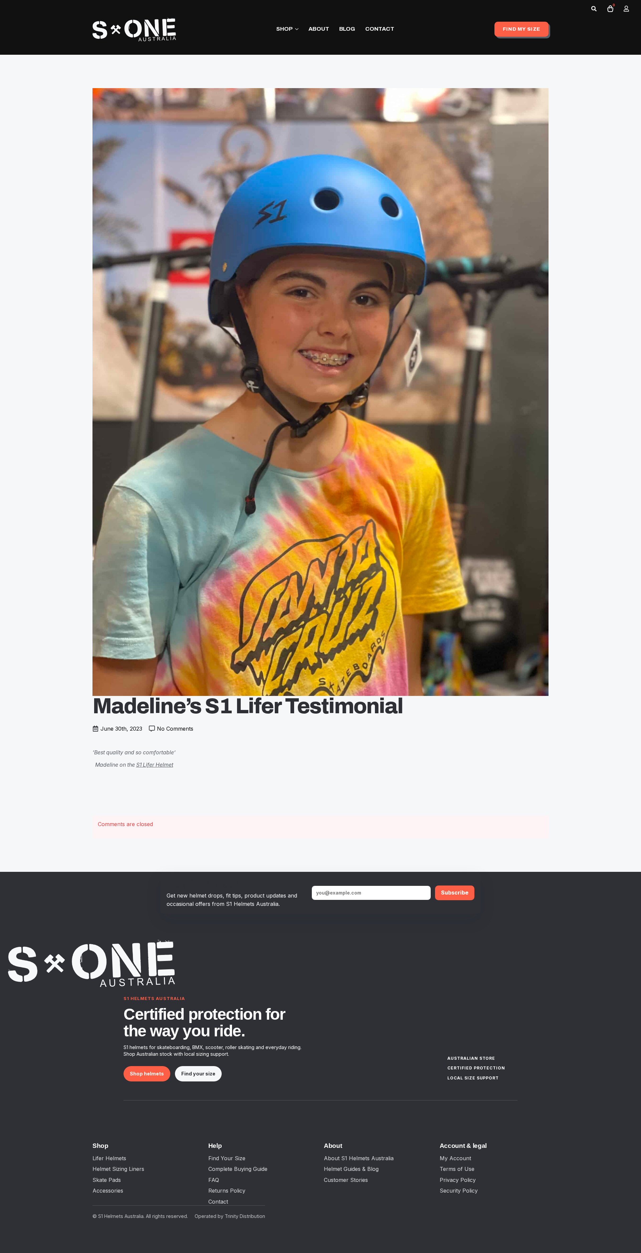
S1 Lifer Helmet (154, 764)
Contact (218, 1201)
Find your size (198, 1073)
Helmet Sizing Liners (118, 1169)
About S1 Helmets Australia (359, 1158)
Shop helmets (147, 1073)
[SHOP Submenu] (295, 29)
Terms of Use (457, 1169)
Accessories (107, 1190)
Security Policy (459, 1190)
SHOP (284, 29)
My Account (455, 1158)
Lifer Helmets (109, 1158)
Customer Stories (346, 1180)
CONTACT (379, 29)
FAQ (213, 1180)
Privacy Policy (458, 1180)
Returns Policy (226, 1190)
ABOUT (318, 29)
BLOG (347, 29)
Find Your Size (226, 1158)
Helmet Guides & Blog (351, 1169)
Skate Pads (106, 1180)
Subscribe (454, 892)
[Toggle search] (594, 8)
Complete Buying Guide (237, 1169)
